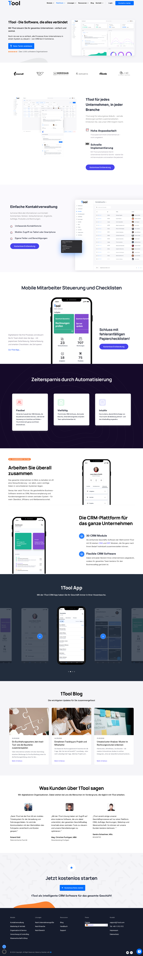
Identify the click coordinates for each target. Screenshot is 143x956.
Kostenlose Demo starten (73, 888)
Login (110, 3)
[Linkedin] (127, 952)
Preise (87, 917)
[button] (96, 925)
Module (49, 3)
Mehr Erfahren (17, 761)
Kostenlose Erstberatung (100, 167)
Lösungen (70, 3)
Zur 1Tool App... (14, 350)
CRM (101, 543)
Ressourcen (82, 3)
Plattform (59, 3)
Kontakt (98, 3)
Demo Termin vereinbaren (22, 46)
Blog (92, 3)
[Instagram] (131, 952)
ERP (108, 543)
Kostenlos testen (124, 3)
